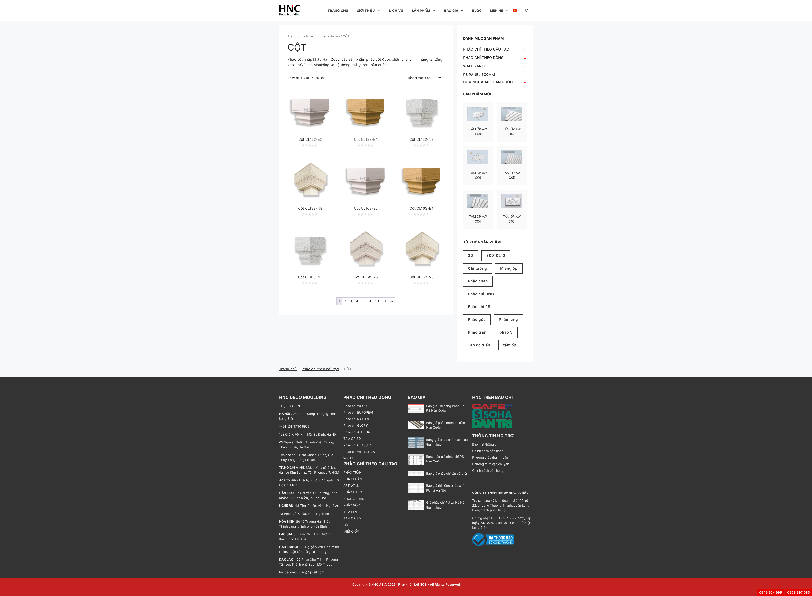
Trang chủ (338, 10)
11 (384, 301)
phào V (506, 332)
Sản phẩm (421, 10)
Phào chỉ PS (479, 307)
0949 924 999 (770, 592)
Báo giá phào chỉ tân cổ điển (447, 474)
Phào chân (478, 281)
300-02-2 (495, 255)
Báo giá (451, 10)
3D (470, 255)
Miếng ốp (509, 268)
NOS (423, 584)
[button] (527, 10)
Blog (477, 10)
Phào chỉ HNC (481, 294)
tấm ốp (509, 345)
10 (377, 301)
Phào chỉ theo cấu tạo (323, 36)
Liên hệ (496, 10)
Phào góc (477, 319)
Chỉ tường (477, 268)
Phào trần (477, 332)
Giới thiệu (366, 10)
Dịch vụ (396, 10)
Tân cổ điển (479, 345)
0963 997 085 (798, 592)
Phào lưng (508, 319)
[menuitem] (517, 10)
